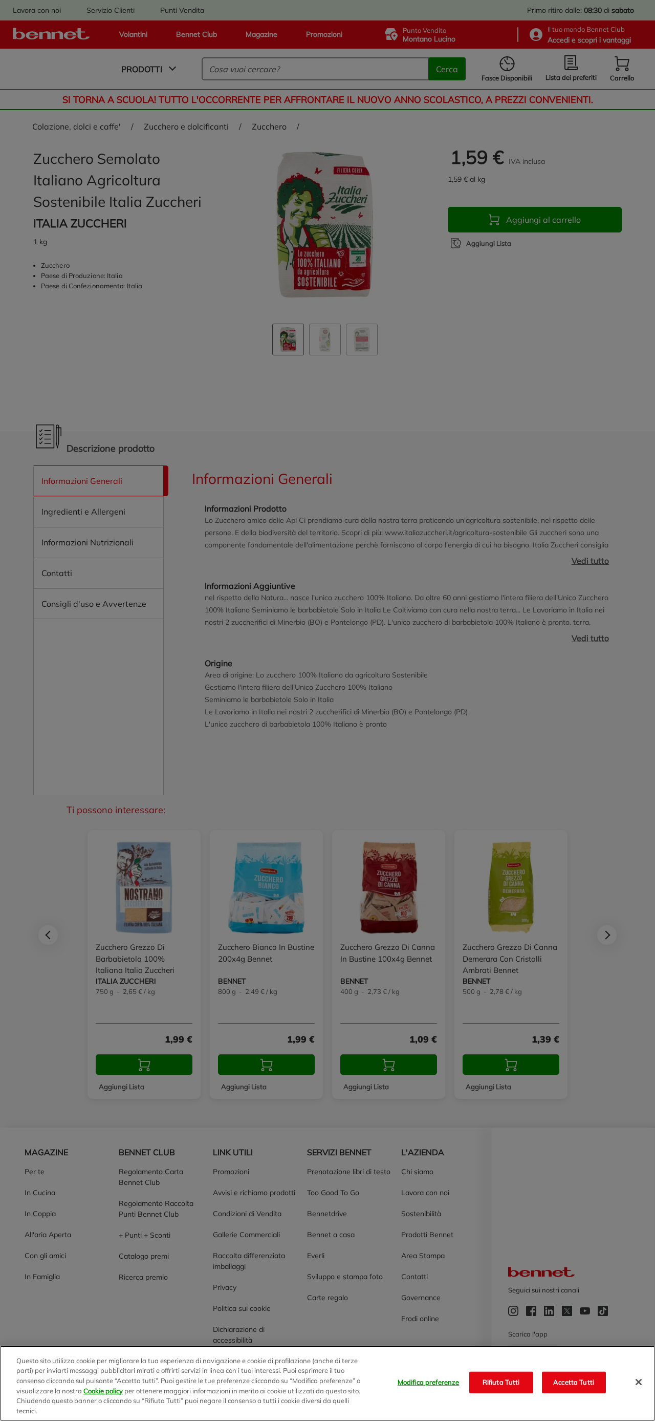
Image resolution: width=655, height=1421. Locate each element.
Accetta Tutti (573, 1382)
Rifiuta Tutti (501, 1382)
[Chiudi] (638, 1382)
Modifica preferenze (428, 1382)
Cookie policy (103, 1390)
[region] (327, 1383)
